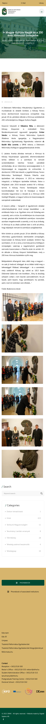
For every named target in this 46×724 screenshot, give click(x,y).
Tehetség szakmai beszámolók (24, 544)
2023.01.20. (8, 102)
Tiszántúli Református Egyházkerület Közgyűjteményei (22, 648)
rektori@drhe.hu (33, 669)
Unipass (5, 640)
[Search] (41, 493)
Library (41, 3)
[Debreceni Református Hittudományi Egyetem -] (11, 11)
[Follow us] (3, 719)
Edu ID (4, 636)
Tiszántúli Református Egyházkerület (15, 644)
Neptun (4, 3)
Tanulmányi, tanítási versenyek (24, 531)
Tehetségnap (24, 551)
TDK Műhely (24, 538)
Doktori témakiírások (24, 511)
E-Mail (23, 3)
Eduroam (5, 633)
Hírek (24, 518)
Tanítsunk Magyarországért (24, 524)
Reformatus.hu (7, 652)
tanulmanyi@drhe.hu (10, 676)
